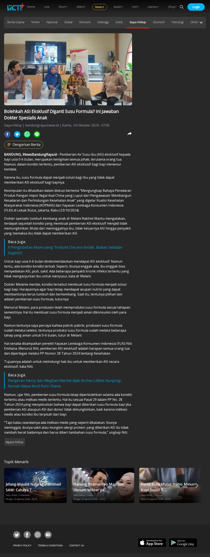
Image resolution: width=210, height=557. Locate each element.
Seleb (119, 22)
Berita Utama (15, 22)
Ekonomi (84, 22)
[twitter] (17, 134)
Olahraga (103, 22)
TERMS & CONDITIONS (50, 545)
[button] (197, 485)
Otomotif (158, 22)
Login (196, 7)
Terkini (35, 22)
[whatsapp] (27, 134)
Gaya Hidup (138, 22)
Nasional (52, 22)
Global (68, 22)
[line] (37, 134)
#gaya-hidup (14, 442)
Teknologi (177, 22)
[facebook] (7, 134)
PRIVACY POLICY (22, 545)
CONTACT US (76, 545)
